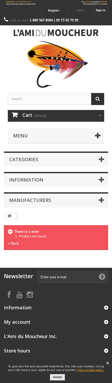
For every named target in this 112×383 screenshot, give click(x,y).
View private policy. (90, 370)
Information (26, 180)
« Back (13, 243)
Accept (57, 377)
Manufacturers (30, 200)
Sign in (100, 10)
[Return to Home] (9, 216)
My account (17, 322)
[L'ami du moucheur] (56, 58)
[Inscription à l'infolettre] (56, 3)
